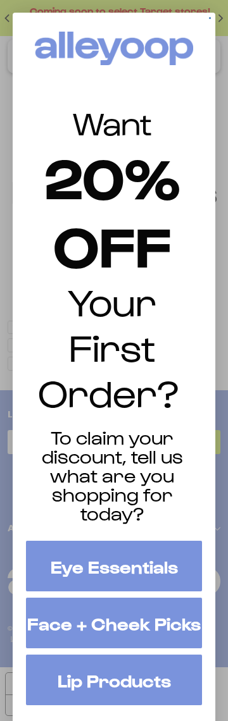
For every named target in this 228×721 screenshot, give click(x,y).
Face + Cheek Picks (114, 623)
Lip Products (114, 680)
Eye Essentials (114, 566)
